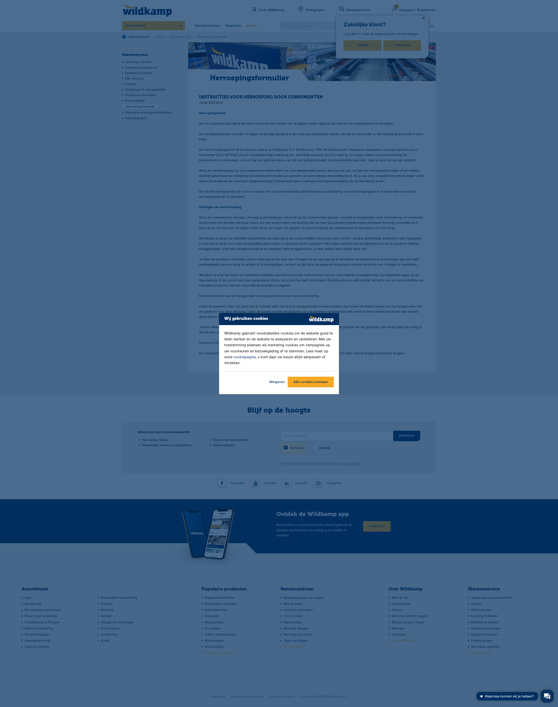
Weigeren (277, 382)
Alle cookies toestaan (310, 382)
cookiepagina (244, 357)
